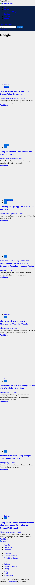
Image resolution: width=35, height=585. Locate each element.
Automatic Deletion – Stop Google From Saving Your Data (15, 457)
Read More (4, 105)
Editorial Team (5, 98)
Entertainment (9, 21)
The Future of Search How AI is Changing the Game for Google (14, 322)
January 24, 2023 (10, 328)
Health (6, 18)
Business (7, 9)
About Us (7, 545)
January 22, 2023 (10, 392)
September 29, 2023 (17, 214)
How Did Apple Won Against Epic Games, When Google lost (14, 92)
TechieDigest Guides (11, 558)
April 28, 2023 (9, 270)
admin (2, 270)
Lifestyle (7, 16)
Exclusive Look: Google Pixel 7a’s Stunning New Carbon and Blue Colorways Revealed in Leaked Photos (17, 263)
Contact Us (7, 553)
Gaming (7, 14)
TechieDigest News (10, 556)
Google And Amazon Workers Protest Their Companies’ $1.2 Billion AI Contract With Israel (17, 525)
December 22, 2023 (17, 98)
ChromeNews (12, 581)
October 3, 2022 (15, 532)
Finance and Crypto (11, 12)
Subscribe (3, 29)
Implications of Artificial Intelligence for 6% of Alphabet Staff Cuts (17, 387)
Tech (5, 7)
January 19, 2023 (10, 463)
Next (4, 541)
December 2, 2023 (16, 158)
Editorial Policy (8, 547)
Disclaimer (7, 550)
